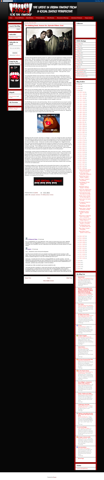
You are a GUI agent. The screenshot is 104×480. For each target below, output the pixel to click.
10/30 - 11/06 (82, 106)
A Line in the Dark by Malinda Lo (84, 384)
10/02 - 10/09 (82, 114)
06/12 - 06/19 (82, 146)
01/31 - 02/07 (82, 250)
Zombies (51, 194)
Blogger (54, 477)
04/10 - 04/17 (82, 164)
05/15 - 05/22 (82, 154)
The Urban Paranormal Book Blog (85, 359)
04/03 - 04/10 (82, 166)
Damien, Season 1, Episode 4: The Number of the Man (85, 209)
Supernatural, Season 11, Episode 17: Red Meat (84, 187)
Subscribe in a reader (13, 37)
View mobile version (48, 280)
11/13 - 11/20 (82, 102)
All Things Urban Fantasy (83, 314)
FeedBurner (17, 55)
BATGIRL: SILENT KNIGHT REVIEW (85, 394)
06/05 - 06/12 (82, 148)
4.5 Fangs (78, 62)
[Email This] (43, 192)
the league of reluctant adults (84, 437)
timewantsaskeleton (82, 447)
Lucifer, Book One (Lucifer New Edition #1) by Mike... (85, 193)
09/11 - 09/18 (82, 120)
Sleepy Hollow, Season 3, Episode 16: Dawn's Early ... (84, 232)
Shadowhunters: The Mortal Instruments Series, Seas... (85, 206)
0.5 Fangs (78, 43)
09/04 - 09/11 (82, 122)
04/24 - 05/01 (82, 160)
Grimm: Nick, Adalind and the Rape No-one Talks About (85, 190)
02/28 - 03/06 (82, 242)
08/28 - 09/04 (82, 124)
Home (48, 278)
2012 (79, 266)
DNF (78, 66)
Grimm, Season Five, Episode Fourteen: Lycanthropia (85, 170)
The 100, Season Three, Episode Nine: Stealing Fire (85, 173)
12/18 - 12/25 (82, 92)
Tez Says (80, 325)
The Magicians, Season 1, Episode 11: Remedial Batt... (84, 212)
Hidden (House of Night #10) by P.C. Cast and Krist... (85, 216)
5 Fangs (78, 64)
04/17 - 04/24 (82, 162)
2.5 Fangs (78, 53)
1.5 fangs (78, 48)
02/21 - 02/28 (82, 244)
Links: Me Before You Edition (84, 428)
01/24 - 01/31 (82, 252)
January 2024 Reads (82, 326)
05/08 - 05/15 (82, 156)
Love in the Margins (82, 427)
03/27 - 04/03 (82, 168)
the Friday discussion (81, 76)
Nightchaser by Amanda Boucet (84, 360)
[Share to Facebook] (47, 192)
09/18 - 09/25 (82, 118)
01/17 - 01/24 (82, 254)
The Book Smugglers (82, 335)
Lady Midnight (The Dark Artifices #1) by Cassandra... (84, 183)
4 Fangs (78, 60)
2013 (79, 264)
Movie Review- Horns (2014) (83, 448)
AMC (29, 194)
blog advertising (12, 96)
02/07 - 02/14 (82, 248)
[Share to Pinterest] (49, 192)
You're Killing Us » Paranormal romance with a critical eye (85, 383)
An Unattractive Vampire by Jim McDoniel (84, 203)
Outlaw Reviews (81, 347)
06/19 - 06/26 (82, 144)
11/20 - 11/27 (82, 100)
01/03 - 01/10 (82, 258)
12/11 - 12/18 (82, 94)
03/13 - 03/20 (82, 238)
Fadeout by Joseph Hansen (83, 348)
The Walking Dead (45, 194)
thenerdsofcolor (81, 277)
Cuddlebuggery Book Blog (83, 404)
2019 (79, 84)
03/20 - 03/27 (82, 236)
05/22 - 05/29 (82, 152)
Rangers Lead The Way (82, 438)
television (38, 194)
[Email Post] (41, 192)
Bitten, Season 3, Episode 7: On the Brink (84, 229)
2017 (79, 88)
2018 (79, 86)
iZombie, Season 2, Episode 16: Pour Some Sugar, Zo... (85, 196)
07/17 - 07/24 (82, 136)
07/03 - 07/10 (82, 140)
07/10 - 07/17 (82, 138)
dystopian (33, 194)
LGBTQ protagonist (81, 69)
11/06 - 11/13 (82, 104)
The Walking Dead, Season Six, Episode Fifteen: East (85, 226)
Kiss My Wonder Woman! (83, 370)
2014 (79, 262)
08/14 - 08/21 (82, 128)
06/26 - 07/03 (82, 142)
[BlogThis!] (45, 192)
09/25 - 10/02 (82, 116)
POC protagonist (80, 71)
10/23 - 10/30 (82, 108)
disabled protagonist (81, 73)
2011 (79, 268)
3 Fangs (78, 55)
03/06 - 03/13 (82, 240)
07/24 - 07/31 (82, 134)
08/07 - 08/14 (82, 130)
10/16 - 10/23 (82, 110)
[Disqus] (48, 216)
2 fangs (78, 50)
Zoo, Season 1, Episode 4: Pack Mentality (84, 180)
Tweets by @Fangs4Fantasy (82, 468)
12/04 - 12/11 (82, 96)
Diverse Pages (81, 458)
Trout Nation (81, 304)
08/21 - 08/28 (82, 126)
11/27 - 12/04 (82, 98)
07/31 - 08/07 (82, 132)
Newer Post (28, 278)
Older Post (69, 278)
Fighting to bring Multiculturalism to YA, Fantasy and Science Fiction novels (85, 414)
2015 (79, 260)
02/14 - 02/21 (82, 246)
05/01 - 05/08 (82, 158)
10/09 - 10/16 (82, 112)
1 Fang (78, 46)
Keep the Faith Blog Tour (83, 416)
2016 (79, 90)
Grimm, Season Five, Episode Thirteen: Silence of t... (85, 219)
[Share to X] (46, 192)
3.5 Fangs (78, 57)
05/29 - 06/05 (82, 150)
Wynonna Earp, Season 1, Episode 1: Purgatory (84, 177)
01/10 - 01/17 (82, 256)
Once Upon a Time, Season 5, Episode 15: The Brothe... (85, 223)
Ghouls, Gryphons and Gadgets (85, 393)
